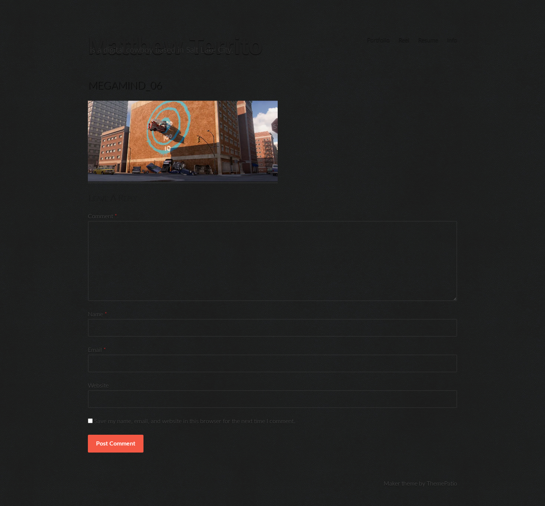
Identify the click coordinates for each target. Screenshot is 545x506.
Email (97, 350)
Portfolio (378, 40)
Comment (102, 216)
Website (98, 386)
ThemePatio (442, 484)
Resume (428, 40)
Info (452, 40)
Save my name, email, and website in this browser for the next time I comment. (194, 421)
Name (97, 314)
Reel (404, 40)
